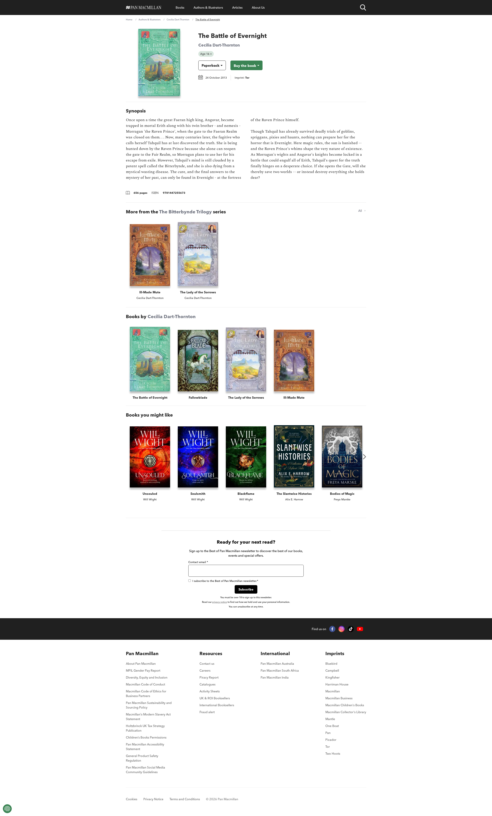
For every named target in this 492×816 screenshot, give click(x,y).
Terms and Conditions (185, 799)
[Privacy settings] (7, 808)
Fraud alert (207, 712)
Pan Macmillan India (275, 677)
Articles (237, 7)
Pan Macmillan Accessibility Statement (145, 746)
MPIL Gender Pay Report (143, 670)
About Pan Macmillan (141, 663)
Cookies (131, 799)
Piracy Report (209, 677)
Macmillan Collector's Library (345, 712)
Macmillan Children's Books (344, 705)
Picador (330, 740)
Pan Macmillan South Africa (280, 670)
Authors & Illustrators (208, 7)
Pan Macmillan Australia (277, 663)
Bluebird (331, 663)
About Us (258, 7)
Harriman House (336, 684)
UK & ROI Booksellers (214, 698)
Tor (327, 747)
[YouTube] (360, 629)
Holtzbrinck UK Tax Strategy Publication (145, 728)
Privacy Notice (153, 799)
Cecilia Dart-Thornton (178, 19)
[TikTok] (351, 629)
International (275, 653)
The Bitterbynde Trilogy (185, 212)
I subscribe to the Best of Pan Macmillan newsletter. (225, 581)
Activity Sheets (209, 691)
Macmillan (332, 691)
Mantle (330, 719)
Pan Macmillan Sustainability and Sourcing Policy (149, 705)
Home (129, 19)
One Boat (332, 726)
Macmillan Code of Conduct (145, 684)
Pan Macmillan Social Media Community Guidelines (145, 769)
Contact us (206, 663)
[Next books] (364, 456)
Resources (210, 653)
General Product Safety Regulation (142, 758)
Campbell (332, 670)
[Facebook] (332, 629)
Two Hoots (332, 753)
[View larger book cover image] (159, 62)
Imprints (334, 653)
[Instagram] (341, 629)
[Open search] (363, 7)
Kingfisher (332, 677)
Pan (328, 733)
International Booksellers (216, 705)
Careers (204, 670)
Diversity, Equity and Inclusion (146, 677)
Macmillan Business (338, 698)
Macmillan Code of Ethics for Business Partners (146, 693)
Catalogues (207, 684)
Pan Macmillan (142, 653)
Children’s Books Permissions (146, 737)
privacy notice (219, 602)
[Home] (143, 7)
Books (180, 7)
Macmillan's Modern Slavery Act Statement (148, 716)
